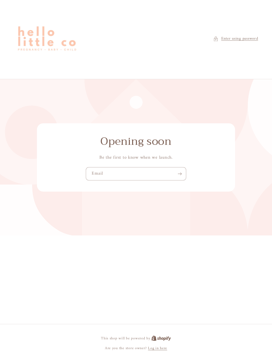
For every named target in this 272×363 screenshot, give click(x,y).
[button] (235, 38)
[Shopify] (161, 338)
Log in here (157, 348)
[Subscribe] (180, 173)
